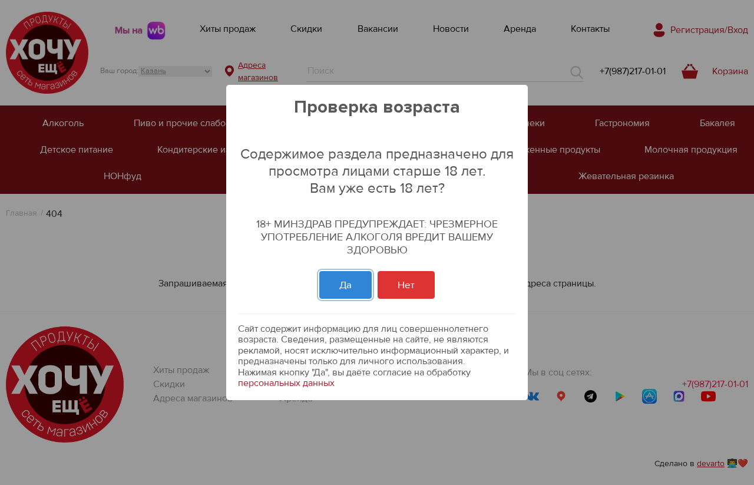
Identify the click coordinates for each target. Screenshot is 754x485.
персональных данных (286, 383)
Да (345, 285)
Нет (406, 285)
